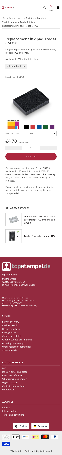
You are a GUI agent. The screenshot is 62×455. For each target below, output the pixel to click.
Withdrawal (8, 389)
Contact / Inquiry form (13, 386)
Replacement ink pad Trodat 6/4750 (20, 25)
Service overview (10, 321)
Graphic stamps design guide (17, 339)
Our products (16, 18)
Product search (9, 325)
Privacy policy (9, 411)
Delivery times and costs (14, 371)
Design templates (11, 329)
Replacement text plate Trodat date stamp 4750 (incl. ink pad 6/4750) (40, 219)
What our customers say (14, 378)
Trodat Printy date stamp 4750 (40, 236)
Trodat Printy (26, 22)
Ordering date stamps (13, 343)
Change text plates (11, 336)
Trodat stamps (9, 22)
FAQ (4, 368)
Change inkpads (10, 332)
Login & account (10, 382)
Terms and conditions (13, 414)
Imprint (6, 407)
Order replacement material (16, 346)
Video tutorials (9, 350)
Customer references (12, 375)
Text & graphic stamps (37, 18)
